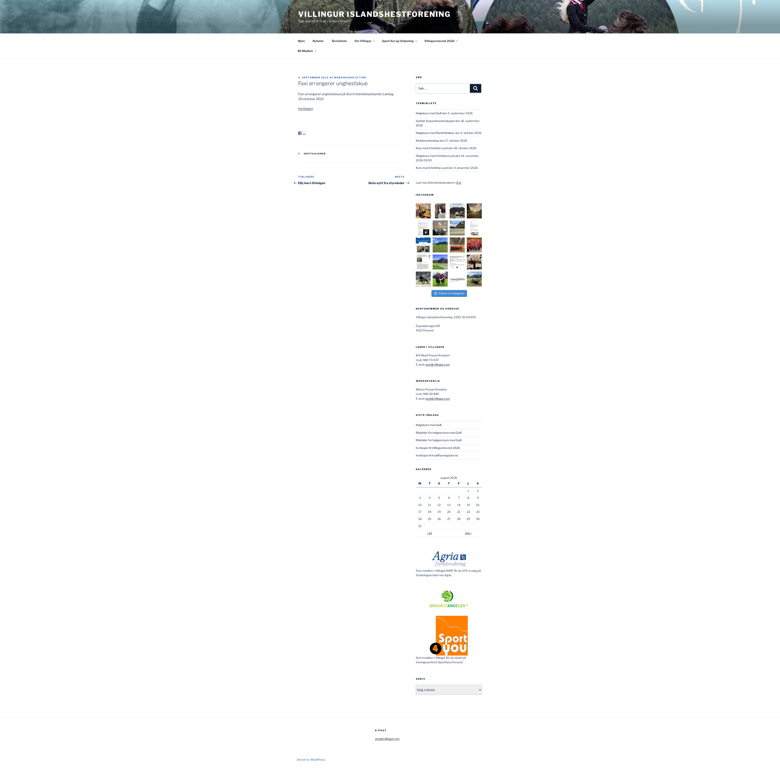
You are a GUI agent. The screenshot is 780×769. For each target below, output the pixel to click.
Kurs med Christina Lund (432, 148)
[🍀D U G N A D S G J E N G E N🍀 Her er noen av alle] (457, 244)
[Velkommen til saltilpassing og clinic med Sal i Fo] (423, 227)
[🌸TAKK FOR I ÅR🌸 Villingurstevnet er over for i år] (440, 244)
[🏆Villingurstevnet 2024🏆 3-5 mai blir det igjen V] (457, 279)
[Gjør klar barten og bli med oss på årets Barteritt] (457, 210)
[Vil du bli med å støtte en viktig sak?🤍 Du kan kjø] (440, 210)
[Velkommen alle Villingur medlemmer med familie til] (474, 227)
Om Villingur (363, 41)
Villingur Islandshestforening (374, 14)
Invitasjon (305, 109)
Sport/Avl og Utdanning (398, 41)
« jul (429, 533)
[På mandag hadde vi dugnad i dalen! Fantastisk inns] (457, 227)
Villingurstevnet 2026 (439, 41)
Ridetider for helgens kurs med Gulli (439, 432)
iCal (458, 182)
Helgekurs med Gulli (429, 113)
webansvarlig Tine (350, 77)
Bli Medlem (305, 51)
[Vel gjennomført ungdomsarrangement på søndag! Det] (440, 227)
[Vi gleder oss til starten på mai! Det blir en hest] (457, 262)
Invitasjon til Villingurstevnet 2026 (438, 448)
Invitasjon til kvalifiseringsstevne (437, 455)
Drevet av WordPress (311, 759)
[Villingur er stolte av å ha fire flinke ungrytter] (423, 279)
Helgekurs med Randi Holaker (435, 133)
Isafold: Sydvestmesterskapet (435, 121)
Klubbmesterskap (427, 140)
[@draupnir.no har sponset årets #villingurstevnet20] (423, 262)
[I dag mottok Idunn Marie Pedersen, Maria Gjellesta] (474, 262)
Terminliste (339, 41)
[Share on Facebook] (299, 133)
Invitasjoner (315, 153)
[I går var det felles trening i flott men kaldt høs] (474, 210)
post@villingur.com (438, 364)
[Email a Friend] (304, 133)
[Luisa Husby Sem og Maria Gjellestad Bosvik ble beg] (440, 279)
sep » (468, 533)
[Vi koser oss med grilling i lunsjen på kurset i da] (474, 279)
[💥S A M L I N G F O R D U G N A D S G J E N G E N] (474, 244)
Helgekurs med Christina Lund (435, 155)
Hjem (301, 41)
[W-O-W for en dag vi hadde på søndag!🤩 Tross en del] (423, 210)
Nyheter (318, 41)
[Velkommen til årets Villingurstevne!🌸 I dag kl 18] (440, 262)
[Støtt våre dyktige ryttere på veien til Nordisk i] (423, 244)
